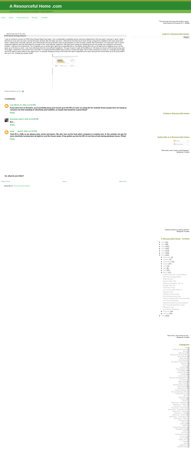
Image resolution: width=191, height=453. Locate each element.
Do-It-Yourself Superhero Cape (174, 305)
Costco (184, 365)
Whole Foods (182, 447)
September (167, 262)
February (166, 311)
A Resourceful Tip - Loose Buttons (175, 274)
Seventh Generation (180, 427)
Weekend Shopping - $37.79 (173, 283)
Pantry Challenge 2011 (179, 392)
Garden (183, 374)
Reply (12, 113)
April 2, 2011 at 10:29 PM (28, 119)
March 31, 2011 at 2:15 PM (24, 105)
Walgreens (183, 445)
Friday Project (182, 372)
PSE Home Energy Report (15, 36)
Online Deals (181, 386)
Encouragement (181, 369)
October (166, 259)
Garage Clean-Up (169, 285)
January (166, 313)
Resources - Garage (180, 411)
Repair (184, 401)
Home (3, 17)
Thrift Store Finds (169, 288)
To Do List (183, 436)
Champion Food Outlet (179, 362)
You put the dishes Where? (172, 290)
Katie (12, 131)
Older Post (123, 181)
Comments (179, 144)
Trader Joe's (182, 439)
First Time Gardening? (171, 300)
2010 (163, 316)
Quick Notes (183, 397)
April (165, 270)
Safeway (183, 424)
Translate (44, 17)
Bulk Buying (183, 360)
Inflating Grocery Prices (171, 294)
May (165, 268)
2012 (163, 253)
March (165, 272)
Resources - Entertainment (177, 409)
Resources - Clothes (180, 404)
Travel (185, 441)
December (167, 257)
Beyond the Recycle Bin (178, 355)
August (166, 264)
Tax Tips (184, 432)
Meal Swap (182, 381)
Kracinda (14, 119)
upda (185, 443)
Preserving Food (181, 393)
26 (186, 347)
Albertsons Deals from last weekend (175, 303)
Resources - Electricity (179, 408)
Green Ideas (182, 376)
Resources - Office (180, 418)
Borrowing (183, 358)
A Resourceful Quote (180, 349)
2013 (163, 251)
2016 (163, 244)
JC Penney (183, 379)
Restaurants (183, 420)
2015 (163, 246)
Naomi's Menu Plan (170, 281)
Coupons (183, 367)
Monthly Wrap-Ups (179, 385)
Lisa (11, 105)
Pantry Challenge (181, 390)
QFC (185, 395)
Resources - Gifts (180, 413)
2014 (163, 248)
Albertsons (182, 353)
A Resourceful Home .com (36, 6)
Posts (177, 141)
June (165, 266)
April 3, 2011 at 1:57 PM (27, 131)
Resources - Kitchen (179, 415)
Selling (184, 425)
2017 (163, 242)
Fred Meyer (182, 370)
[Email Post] (22, 91)
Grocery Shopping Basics (178, 378)
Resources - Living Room (178, 416)
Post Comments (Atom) (22, 186)
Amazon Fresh (168, 292)
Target (185, 431)
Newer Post (6, 181)
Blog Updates (182, 356)
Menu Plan (182, 383)
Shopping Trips (181, 429)
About (11, 17)
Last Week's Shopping (171, 309)
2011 (163, 255)
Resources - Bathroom (179, 402)
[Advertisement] (42, 25)
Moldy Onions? (168, 279)
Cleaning (184, 363)
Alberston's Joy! (168, 307)
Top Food (183, 438)
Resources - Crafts (180, 406)
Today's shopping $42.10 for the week (176, 298)
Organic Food (182, 388)
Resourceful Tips (22, 17)
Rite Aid (184, 422)
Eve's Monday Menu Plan (172, 296)
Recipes (35, 17)
